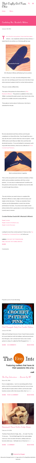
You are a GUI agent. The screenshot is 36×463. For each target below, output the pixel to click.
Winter (19, 241)
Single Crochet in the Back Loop (10, 222)
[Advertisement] (18, 119)
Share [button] (4, 244)
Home (3, 11)
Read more (30, 345)
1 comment (11, 444)
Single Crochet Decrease (8, 225)
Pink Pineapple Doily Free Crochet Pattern (17, 327)
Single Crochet (6, 220)
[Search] (29, 3)
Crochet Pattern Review (15, 239)
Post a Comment (12, 394)
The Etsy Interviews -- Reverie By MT (16, 377)
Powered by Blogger (19, 454)
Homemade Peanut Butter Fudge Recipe (16, 427)
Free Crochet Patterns (9, 241)
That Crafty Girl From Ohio (14, 5)
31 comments (11, 345)
